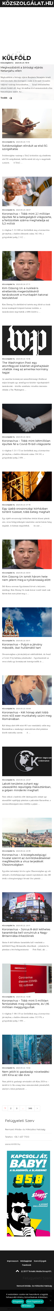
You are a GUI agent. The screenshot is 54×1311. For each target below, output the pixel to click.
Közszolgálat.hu (7, 63)
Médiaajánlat (26, 1261)
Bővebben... (27, 1306)
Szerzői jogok (40, 1261)
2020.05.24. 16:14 (22, 63)
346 (30, 1108)
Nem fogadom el (34, 1301)
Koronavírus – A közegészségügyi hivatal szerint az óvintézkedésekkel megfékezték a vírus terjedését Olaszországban (26, 859)
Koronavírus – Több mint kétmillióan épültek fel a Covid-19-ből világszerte (26, 442)
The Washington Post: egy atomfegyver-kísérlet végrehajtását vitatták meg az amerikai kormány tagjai (25, 367)
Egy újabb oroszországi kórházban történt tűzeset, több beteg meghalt (26, 510)
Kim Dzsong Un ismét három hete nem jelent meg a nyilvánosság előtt (26, 578)
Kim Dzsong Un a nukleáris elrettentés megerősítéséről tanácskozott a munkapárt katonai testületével (25, 293)
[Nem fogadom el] (50, 1300)
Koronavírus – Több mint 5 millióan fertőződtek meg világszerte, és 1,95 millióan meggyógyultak (25, 1004)
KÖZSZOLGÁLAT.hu (27, 3)
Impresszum (12, 1261)
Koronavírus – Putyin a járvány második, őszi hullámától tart (22, 646)
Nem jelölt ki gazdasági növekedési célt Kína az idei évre (25, 1073)
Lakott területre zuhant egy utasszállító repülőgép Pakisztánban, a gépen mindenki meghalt (26, 787)
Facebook (26, 1265)
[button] (49, 3)
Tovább (4, 98)
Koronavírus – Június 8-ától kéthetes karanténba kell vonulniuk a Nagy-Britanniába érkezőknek (26, 933)
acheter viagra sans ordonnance (44, 759)
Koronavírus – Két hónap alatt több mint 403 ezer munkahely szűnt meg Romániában (27, 716)
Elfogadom (18, 1301)
